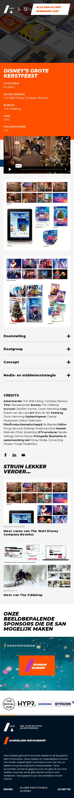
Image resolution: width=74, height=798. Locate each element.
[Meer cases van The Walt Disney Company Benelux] (37, 507)
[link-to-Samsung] (45, 707)
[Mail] (23, 455)
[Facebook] (5, 455)
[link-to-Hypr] (27, 707)
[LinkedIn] (14, 455)
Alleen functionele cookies (33, 789)
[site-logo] (9, 9)
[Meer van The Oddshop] (37, 570)
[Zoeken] (25, 9)
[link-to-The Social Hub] (9, 707)
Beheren (8, 789)
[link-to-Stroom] (63, 707)
